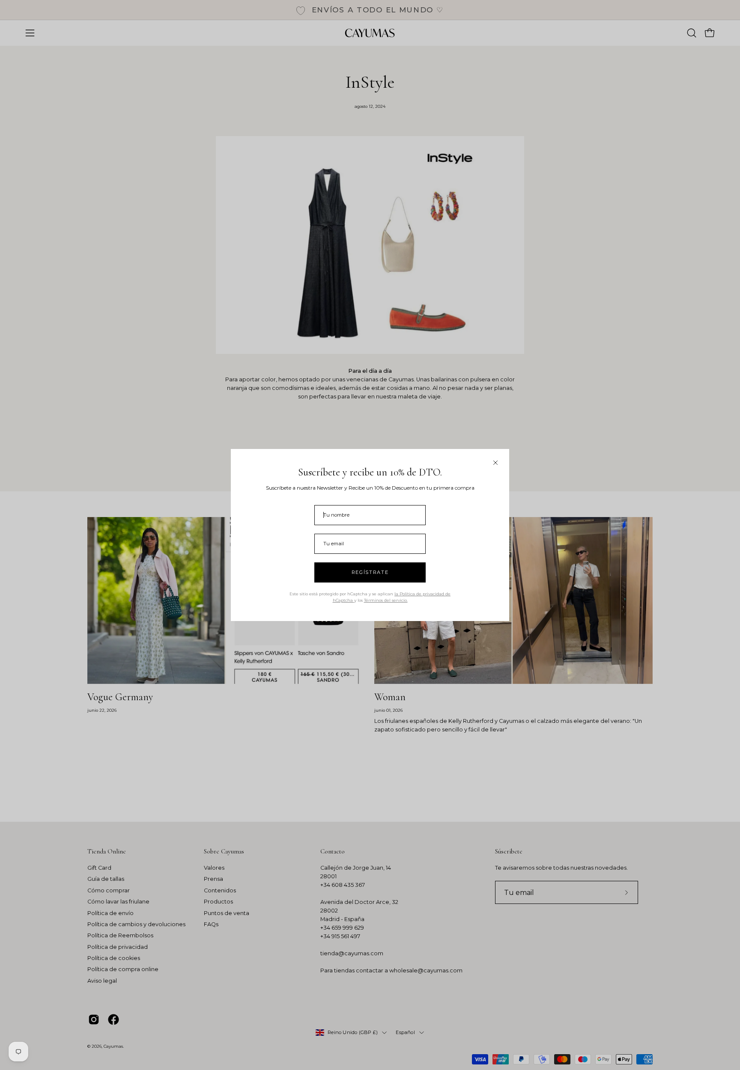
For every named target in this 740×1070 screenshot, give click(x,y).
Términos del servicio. (386, 600)
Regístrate (370, 572)
